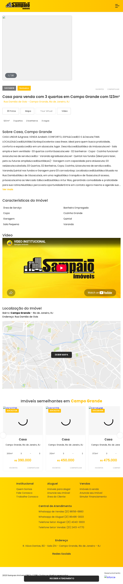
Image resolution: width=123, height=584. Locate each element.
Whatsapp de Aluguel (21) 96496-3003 (61, 517)
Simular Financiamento (93, 496)
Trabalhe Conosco (27, 496)
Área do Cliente (56, 496)
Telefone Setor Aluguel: (62, 522)
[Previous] (3, 435)
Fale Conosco (24, 493)
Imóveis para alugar (59, 489)
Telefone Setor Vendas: (61, 527)
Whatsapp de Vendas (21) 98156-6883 (61, 511)
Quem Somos (24, 489)
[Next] (120, 435)
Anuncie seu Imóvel (58, 493)
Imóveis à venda (89, 489)
